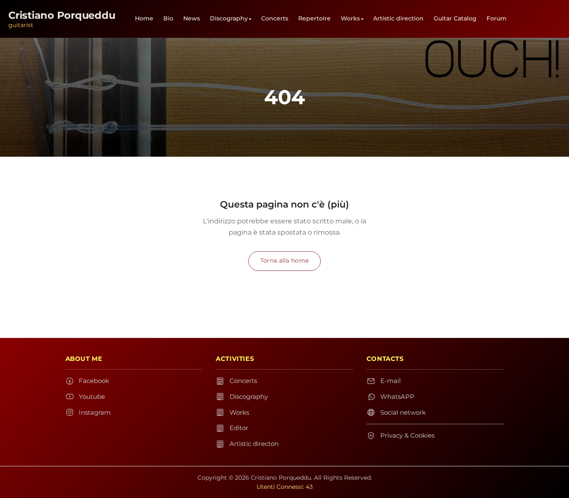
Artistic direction (398, 18)
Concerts (274, 18)
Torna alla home (284, 260)
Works (350, 18)
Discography (229, 18)
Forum (497, 18)
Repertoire (314, 18)
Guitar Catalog (455, 18)
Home (144, 18)
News (191, 18)
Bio (168, 18)
